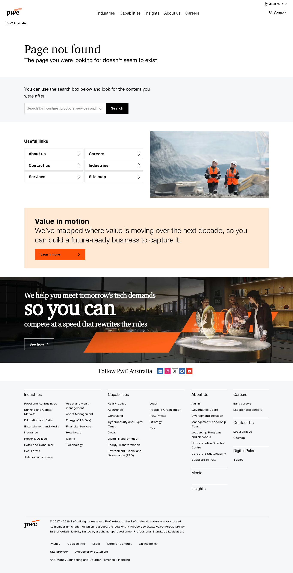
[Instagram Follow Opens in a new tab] (168, 372)
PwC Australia (16, 23)
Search (280, 13)
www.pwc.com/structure (163, 526)
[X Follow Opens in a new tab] (175, 372)
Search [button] (117, 108)
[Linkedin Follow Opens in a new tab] (160, 372)
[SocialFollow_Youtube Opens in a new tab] (189, 372)
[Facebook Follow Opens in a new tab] (182, 372)
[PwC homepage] (14, 11)
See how (37, 344)
